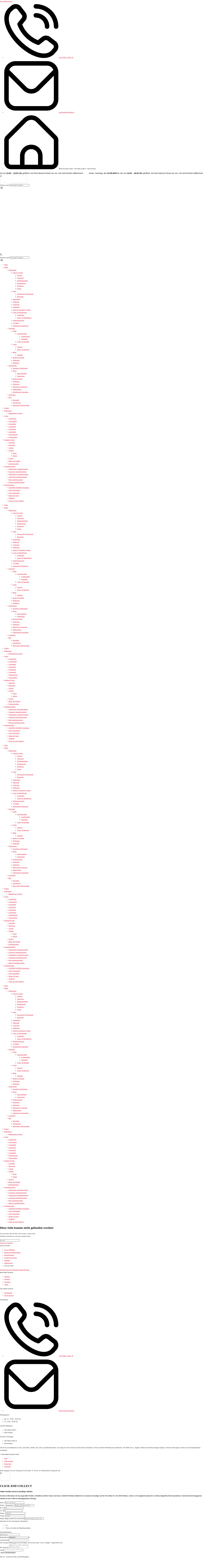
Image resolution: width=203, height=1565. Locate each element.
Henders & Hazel (13, 495)
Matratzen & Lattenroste (20, 387)
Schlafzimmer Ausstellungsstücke (18, 474)
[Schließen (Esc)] (6, 1561)
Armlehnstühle (25, 336)
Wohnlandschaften (22, 281)
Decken (15, 456)
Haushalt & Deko (9, 440)
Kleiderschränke (17, 379)
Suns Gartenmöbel (13, 493)
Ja (7, 1525)
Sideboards (16, 302)
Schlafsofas (20, 286)
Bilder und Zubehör (14, 461)
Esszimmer (11, 328)
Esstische (19, 347)
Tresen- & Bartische (23, 349)
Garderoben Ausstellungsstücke (17, 477)
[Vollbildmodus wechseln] (2, 1561)
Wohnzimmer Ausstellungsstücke (18, 469)
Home (6, 265)
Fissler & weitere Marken (16, 501)
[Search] (1, 188)
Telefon (3, 1513)
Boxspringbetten (22, 373)
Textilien (11, 450)
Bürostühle (16, 400)
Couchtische (20, 315)
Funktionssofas (21, 283)
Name (2, 1502)
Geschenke (11, 442)
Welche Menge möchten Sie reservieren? (12, 1518)
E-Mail (2, 1516)
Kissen (15, 453)
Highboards (16, 307)
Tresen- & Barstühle (23, 342)
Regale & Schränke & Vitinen (22, 310)
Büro (9, 397)
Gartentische (12, 426)
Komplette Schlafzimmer (20, 368)
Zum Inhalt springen (6, 1)
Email (2, 1550)
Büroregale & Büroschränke (21, 405)
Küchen (6, 408)
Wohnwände (16, 299)
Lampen (10, 448)
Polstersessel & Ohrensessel (25, 294)
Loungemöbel (12, 421)
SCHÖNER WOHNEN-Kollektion (18, 487)
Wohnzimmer (12, 270)
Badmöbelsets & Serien (15, 413)
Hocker (19, 288)
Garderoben (11, 395)
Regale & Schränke (18, 357)
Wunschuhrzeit (4, 1537)
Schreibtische (17, 403)
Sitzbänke (20, 355)
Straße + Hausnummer (7, 1505)
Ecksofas (19, 275)
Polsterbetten (21, 376)
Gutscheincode (4, 1540)
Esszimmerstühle (22, 334)
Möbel (6, 267)
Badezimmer (8, 411)
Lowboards (16, 304)
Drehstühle (24, 339)
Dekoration (11, 445)
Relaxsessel (20, 296)
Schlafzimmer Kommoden (20, 392)
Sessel (14, 291)
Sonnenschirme (13, 434)
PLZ (2, 1508)
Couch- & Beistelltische (20, 312)
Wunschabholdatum (6, 1532)
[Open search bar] (1, 255)
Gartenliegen (12, 429)
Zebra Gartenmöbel (14, 490)
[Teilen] (4, 1561)
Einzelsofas (20, 278)
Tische (15, 344)
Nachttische (16, 381)
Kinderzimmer (17, 389)
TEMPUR (11, 498)
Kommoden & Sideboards (20, 326)
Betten (14, 371)
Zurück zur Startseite (6, 1243)
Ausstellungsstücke (9, 466)
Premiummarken (9, 485)
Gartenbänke (12, 432)
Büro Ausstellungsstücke (15, 480)
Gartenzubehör (12, 437)
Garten (6, 416)
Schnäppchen (12, 418)
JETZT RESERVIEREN (8, 1553)
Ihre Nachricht (4, 1547)
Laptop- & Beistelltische (24, 318)
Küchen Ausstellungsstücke (16, 482)
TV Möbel (16, 323)
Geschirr (11, 458)
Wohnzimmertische (18, 320)
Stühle (14, 331)
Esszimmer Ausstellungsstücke (17, 472)
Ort (1, 1510)
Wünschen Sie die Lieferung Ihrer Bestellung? (14, 1521)
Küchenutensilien (13, 464)
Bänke (14, 352)
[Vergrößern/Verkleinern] (0, 1561)
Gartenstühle (12, 424)
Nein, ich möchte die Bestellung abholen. (18, 1528)
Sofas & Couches (18, 273)
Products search (5, 185)
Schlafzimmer (12, 365)
